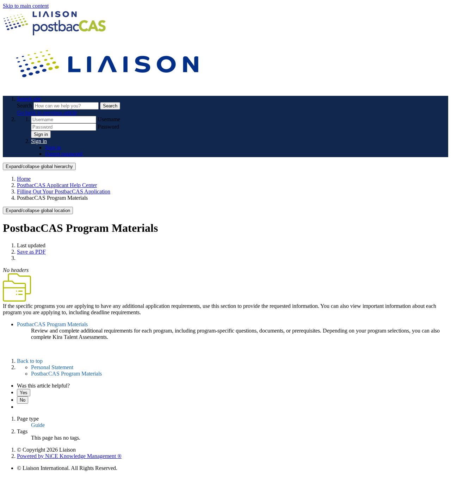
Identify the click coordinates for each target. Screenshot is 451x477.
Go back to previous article (47, 113)
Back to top (30, 361)
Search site (29, 99)
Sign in (41, 134)
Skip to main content (26, 6)
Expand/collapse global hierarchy (39, 166)
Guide (38, 425)
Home (24, 179)
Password (108, 127)
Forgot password (63, 154)
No (22, 400)
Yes (23, 392)
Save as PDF (31, 252)
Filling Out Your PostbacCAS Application (63, 191)
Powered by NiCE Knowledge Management (69, 456)
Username (109, 119)
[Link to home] (108, 87)
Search (25, 106)
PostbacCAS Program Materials (52, 324)
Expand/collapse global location (38, 210)
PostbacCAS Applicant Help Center (57, 185)
